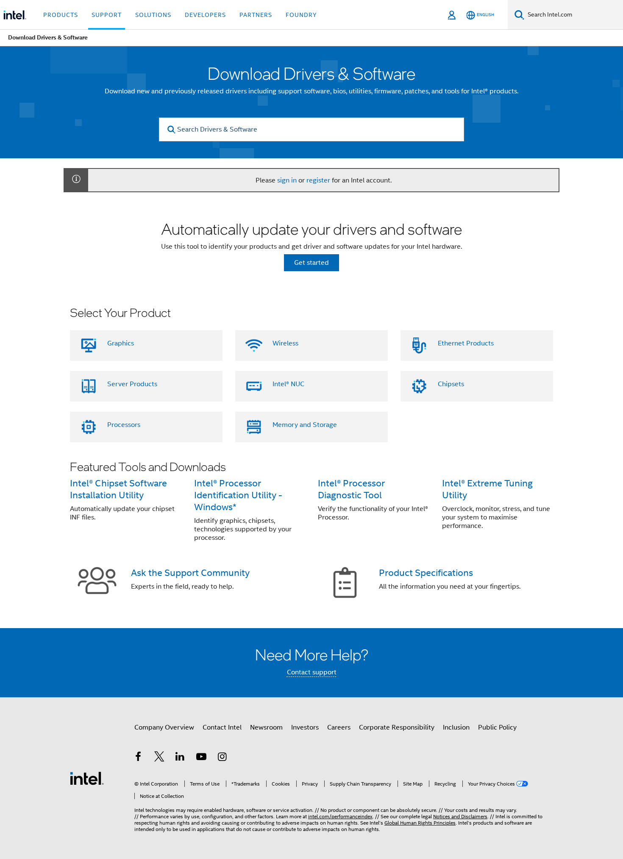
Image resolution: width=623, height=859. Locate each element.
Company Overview (164, 727)
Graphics (120, 343)
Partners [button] (255, 15)
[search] (171, 130)
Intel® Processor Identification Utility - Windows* (238, 495)
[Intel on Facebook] (138, 758)
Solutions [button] (153, 15)
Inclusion (456, 727)
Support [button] (107, 15)
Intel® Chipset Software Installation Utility (118, 489)
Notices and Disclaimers (460, 816)
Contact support (312, 672)
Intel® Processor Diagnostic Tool (351, 489)
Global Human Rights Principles (420, 823)
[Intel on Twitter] (159, 758)
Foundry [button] (301, 15)
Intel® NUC (288, 384)
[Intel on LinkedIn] (180, 758)
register (318, 180)
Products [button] (60, 15)
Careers (338, 727)
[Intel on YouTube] (201, 758)
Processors (123, 425)
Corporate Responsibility (396, 727)
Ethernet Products (466, 343)
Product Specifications (426, 572)
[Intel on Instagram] (222, 758)
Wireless (285, 343)
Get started (311, 262)
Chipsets (451, 384)
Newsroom (266, 727)
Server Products (132, 384)
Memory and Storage (305, 425)
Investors (305, 727)
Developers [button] (205, 15)
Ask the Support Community (190, 572)
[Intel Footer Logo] (87, 778)
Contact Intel (222, 727)
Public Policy (497, 727)
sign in (287, 180)
